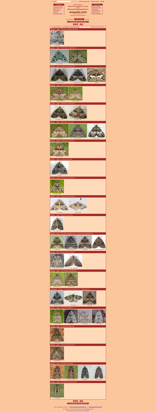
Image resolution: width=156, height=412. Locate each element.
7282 (57, 363)
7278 (57, 270)
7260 (57, 48)
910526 (53, 270)
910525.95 (54, 289)
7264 (57, 122)
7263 (57, 103)
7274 (57, 215)
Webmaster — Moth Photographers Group (86, 409)
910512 (53, 140)
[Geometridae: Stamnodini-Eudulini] (85, 22)
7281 (57, 344)
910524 (53, 252)
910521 (53, 215)
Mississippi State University (95, 407)
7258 (57, 29)
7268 (57, 159)
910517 (53, 177)
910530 (53, 382)
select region (87, 19)
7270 (57, 177)
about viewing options (69, 19)
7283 (57, 382)
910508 (53, 66)
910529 (53, 344)
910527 (53, 307)
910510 (53, 103)
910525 (53, 363)
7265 (57, 140)
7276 (57, 233)
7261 (57, 66)
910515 (53, 159)
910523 (53, 233)
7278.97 (60, 289)
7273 (57, 196)
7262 (57, 85)
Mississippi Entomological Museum (78, 407)
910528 (53, 326)
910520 (53, 196)
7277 (57, 252)
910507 (53, 48)
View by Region (79, 19)
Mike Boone (87, 410)
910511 (53, 122)
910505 (53, 29)
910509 (53, 85)
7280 (57, 326)
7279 (57, 307)
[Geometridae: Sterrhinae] (70, 22)
